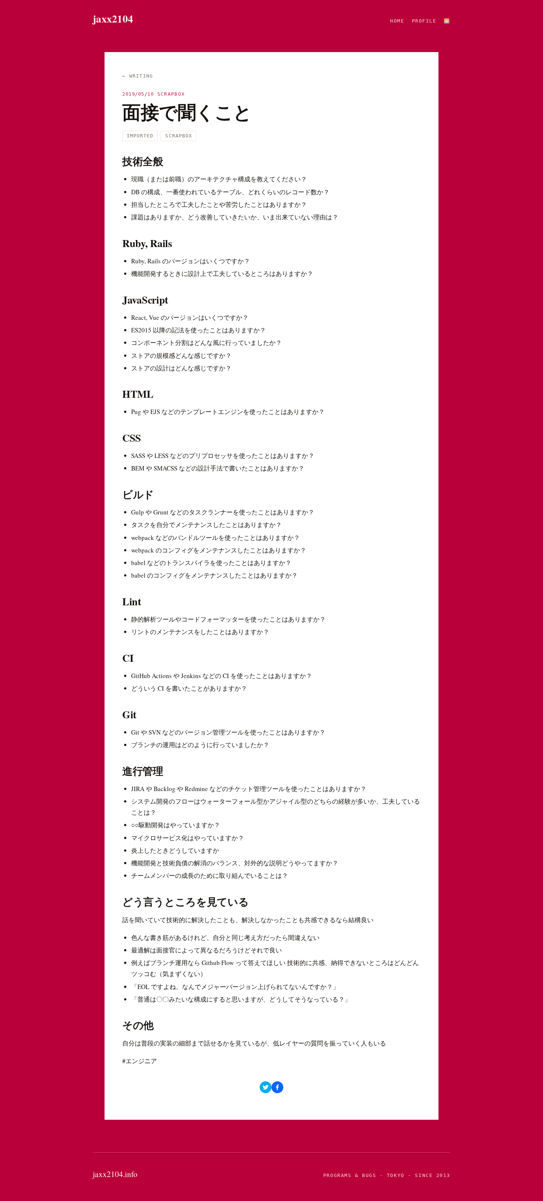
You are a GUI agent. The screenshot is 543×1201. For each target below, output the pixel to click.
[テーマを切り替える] (447, 21)
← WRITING (137, 76)
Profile (424, 21)
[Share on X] (266, 1087)
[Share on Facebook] (277, 1087)
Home (397, 21)
